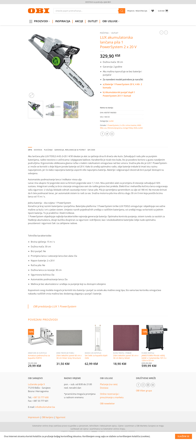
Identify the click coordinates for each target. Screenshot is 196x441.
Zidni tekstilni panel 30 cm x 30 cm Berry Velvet (125, 356)
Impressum (34, 417)
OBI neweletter (107, 403)
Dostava (104, 387)
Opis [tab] (30, 150)
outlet (114, 33)
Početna (104, 33)
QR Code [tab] (91, 150)
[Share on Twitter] (107, 134)
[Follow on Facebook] (138, 385)
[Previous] (32, 64)
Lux (105, 128)
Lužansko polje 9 (36, 384)
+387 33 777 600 (41, 397)
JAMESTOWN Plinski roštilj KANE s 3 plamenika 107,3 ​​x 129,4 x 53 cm (154, 358)
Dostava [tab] (38, 150)
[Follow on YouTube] (153, 385)
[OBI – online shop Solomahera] (38, 10)
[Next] (91, 64)
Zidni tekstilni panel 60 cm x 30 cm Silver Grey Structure (68, 356)
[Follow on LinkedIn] (148, 385)
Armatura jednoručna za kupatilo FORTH (39, 356)
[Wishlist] (152, 11)
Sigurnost (60, 417)
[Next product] (161, 32)
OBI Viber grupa (144, 390)
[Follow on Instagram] (143, 385)
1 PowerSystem (112, 125)
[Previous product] (166, 32)
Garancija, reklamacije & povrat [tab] (70, 150)
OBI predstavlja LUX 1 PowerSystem (54, 306)
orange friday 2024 (130, 128)
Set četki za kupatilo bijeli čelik (96, 356)
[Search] (122, 10)
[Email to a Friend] (112, 134)
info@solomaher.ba (45, 407)
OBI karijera (48, 417)
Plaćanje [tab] (48, 150)
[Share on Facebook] (102, 134)
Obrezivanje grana (114, 128)
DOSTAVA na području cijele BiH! (98, 2)
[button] (163, 11)
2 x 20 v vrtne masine (127, 125)
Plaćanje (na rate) (108, 384)
